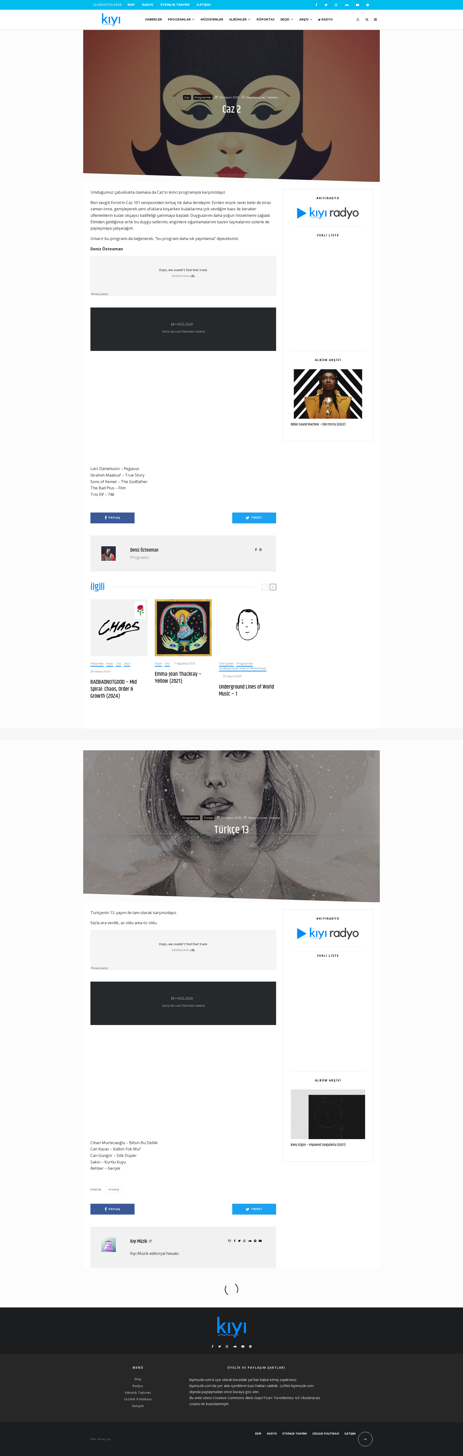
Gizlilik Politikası (138, 1399)
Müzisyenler (212, 19)
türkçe (114, 1189)
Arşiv (304, 19)
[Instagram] (336, 5)
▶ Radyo (326, 19)
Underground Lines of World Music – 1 (246, 690)
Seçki (284, 19)
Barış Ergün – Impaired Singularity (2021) (318, 1145)
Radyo (147, 5)
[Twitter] (326, 5)
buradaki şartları (246, 1379)
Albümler (238, 19)
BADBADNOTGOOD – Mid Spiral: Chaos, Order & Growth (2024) (113, 689)
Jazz (127, 663)
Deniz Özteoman (144, 550)
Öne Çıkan (226, 663)
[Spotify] (368, 5)
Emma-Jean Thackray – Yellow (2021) (178, 678)
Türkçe (208, 817)
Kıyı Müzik (138, 1241)
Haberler (153, 19)
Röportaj (265, 19)
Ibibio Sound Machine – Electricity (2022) (318, 424)
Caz (187, 97)
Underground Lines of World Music (242, 668)
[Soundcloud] (346, 5)
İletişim (204, 5)
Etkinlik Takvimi (175, 5)
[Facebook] (316, 5)
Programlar (179, 19)
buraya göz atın (246, 1391)
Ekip (131, 5)
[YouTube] (357, 5)
